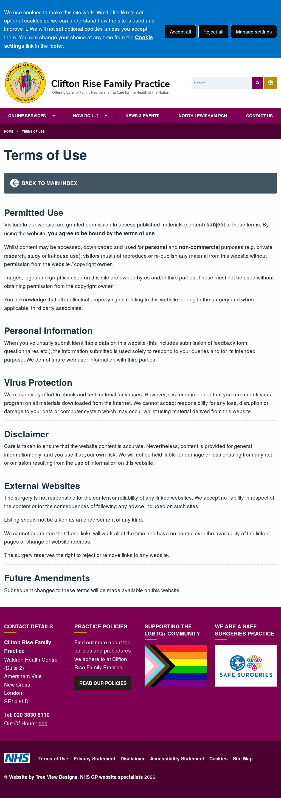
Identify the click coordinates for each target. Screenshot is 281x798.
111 (42, 723)
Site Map (242, 758)
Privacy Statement (94, 758)
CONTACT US (259, 116)
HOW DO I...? (86, 116)
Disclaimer (132, 758)
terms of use (33, 131)
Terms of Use (53, 758)
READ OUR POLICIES (103, 683)
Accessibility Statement (177, 758)
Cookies (218, 758)
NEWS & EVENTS (142, 116)
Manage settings (254, 31)
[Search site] (257, 83)
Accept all (180, 31)
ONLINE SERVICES (27, 116)
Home (8, 131)
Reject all (213, 31)
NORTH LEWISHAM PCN (203, 116)
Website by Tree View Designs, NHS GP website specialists (76, 777)
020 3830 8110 (32, 714)
